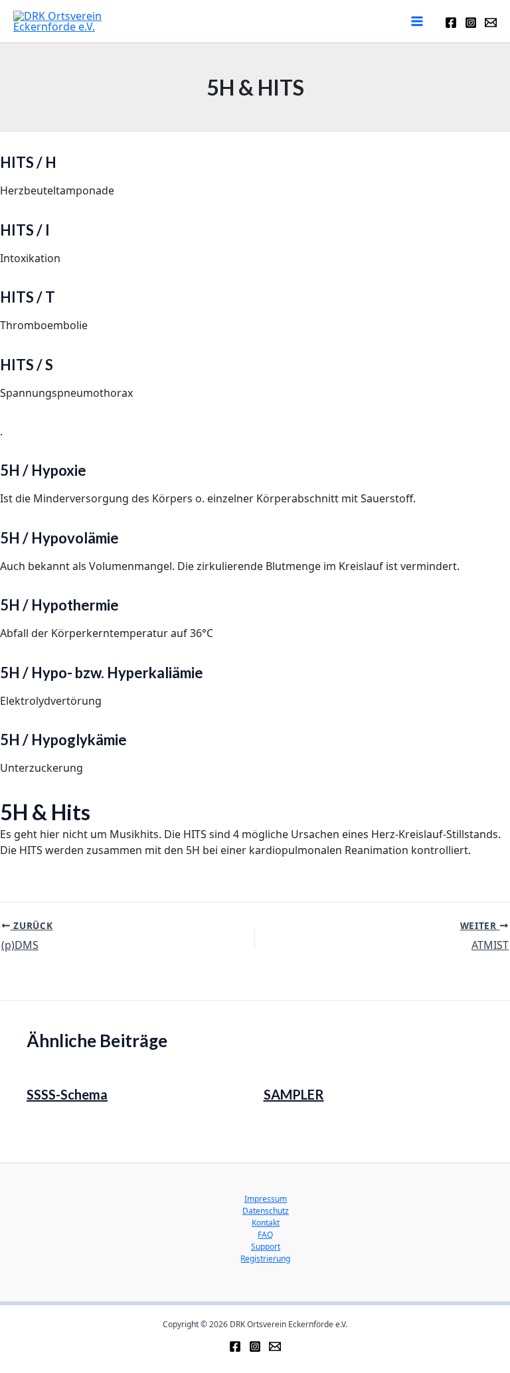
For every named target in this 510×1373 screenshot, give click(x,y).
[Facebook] (451, 23)
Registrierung (265, 1258)
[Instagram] (471, 23)
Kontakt (266, 1222)
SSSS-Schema (67, 1094)
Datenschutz (265, 1210)
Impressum (265, 1198)
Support (265, 1246)
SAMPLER (294, 1094)
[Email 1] (275, 1346)
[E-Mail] (491, 23)
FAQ (265, 1234)
